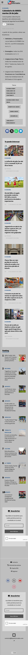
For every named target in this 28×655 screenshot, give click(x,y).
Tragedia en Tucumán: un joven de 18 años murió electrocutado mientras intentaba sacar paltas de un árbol (11, 375)
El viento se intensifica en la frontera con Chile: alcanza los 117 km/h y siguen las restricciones (11, 438)
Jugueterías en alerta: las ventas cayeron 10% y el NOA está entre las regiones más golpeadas (13, 229)
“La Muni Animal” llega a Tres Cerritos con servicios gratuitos (11, 421)
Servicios (8, 417)
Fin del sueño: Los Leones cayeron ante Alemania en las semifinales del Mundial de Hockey (10, 407)
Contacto (15, 562)
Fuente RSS (14, 568)
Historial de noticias (15, 565)
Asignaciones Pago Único (12, 101)
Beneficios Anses (14, 107)
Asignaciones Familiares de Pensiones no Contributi (10, 92)
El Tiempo (8, 463)
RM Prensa (10, 24)
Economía (5, 8)
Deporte (7, 386)
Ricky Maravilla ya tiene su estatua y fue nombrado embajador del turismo (11, 453)
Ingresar (14, 571)
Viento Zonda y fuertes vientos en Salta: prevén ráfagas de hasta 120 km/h (11, 468)
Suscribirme (14, 531)
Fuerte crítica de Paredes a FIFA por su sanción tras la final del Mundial (11, 482)
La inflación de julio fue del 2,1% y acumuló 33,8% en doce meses (14, 163)
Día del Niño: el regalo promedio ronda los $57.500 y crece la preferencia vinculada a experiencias (13, 197)
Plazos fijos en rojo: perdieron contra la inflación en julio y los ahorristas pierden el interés (12, 264)
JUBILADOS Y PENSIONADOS (10, 122)
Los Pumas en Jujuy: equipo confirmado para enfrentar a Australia (10, 391)
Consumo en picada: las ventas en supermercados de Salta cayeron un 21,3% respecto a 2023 (14, 297)
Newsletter (15, 511)
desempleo (14, 116)
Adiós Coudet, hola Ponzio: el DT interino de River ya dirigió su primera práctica (11, 358)
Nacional (8, 368)
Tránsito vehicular (8, 431)
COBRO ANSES (14, 111)
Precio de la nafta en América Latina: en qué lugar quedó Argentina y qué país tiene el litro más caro (13, 329)
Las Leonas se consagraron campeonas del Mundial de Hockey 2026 (10, 498)
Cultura (7, 448)
